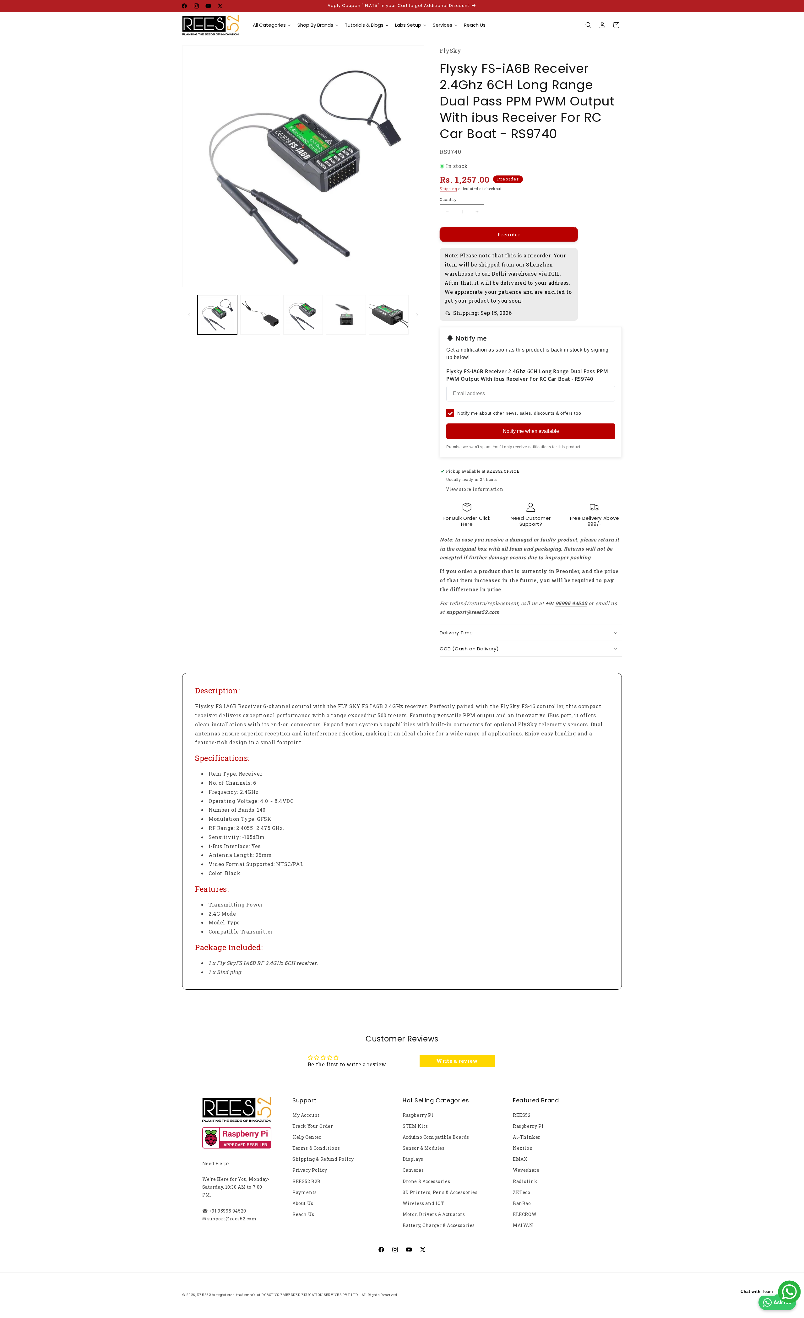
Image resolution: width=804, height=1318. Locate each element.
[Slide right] (417, 315)
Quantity (448, 199)
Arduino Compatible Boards (436, 1137)
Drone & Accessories (426, 1181)
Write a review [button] (457, 1060)
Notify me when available (531, 431)
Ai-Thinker (527, 1137)
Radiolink (525, 1181)
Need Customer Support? (531, 521)
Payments (304, 1192)
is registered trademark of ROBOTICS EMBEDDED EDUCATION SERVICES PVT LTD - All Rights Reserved (304, 1294)
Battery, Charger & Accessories (439, 1225)
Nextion (523, 1148)
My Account (306, 1115)
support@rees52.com (232, 1219)
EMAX (520, 1159)
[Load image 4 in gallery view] (346, 315)
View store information (474, 489)
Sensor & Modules (424, 1148)
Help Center (307, 1137)
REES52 (522, 1115)
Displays (413, 1159)
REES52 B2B (306, 1181)
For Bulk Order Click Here (467, 521)
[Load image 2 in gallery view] (260, 315)
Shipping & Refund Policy (323, 1159)
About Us (302, 1203)
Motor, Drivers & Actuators (434, 1214)
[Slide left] (189, 315)
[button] (588, 25)
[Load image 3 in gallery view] (303, 315)
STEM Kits (415, 1126)
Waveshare (526, 1170)
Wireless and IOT (423, 1203)
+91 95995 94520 (227, 1211)
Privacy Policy (309, 1170)
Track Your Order (312, 1126)
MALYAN (523, 1225)
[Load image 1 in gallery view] (217, 315)
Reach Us (303, 1214)
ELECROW (524, 1214)
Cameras (413, 1170)
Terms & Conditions (316, 1148)
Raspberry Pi (418, 1115)
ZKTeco (521, 1192)
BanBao (522, 1203)
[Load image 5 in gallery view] (389, 315)
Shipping (448, 188)
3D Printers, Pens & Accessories (440, 1192)
